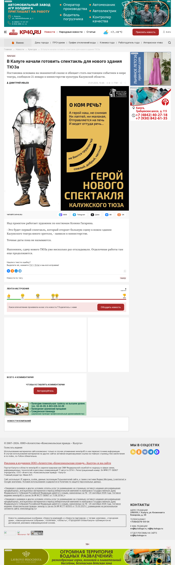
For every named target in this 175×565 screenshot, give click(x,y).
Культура (32, 49)
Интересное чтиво (153, 42)
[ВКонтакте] (8, 271)
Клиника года (107, 42)
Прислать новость (145, 32)
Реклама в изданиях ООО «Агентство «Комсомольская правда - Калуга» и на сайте (57, 463)
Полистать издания (13, 447)
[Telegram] (20, 271)
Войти (168, 32)
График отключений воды (82, 42)
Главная (8, 49)
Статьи (91, 31)
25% (38, 298)
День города (42, 42)
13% (9, 298)
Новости (49, 31)
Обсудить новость (111, 307)
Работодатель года (128, 42)
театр (123, 278)
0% (23, 298)
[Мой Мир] (16, 271)
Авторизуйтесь (45, 390)
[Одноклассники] (12, 271)
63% (124, 298)
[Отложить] (121, 83)
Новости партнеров (75, 518)
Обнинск (13, 34)
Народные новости (71, 31)
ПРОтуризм (58, 42)
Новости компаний (19, 421)
